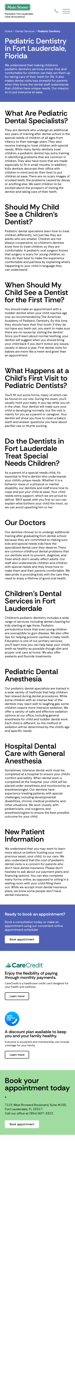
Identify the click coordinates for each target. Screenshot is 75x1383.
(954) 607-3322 (41, 1113)
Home (8, 31)
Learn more (17, 996)
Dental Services (25, 31)
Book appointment (22, 939)
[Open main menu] (66, 11)
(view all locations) (15, 16)
